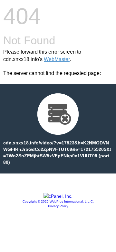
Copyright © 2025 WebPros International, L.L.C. (58, 201)
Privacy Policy (58, 206)
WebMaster (57, 59)
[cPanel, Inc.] (58, 196)
